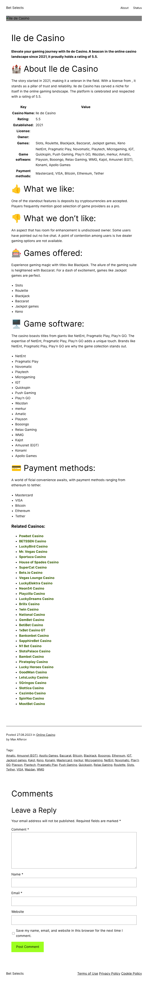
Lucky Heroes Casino (36, 667)
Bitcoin (77, 755)
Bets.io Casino (30, 573)
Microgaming (94, 760)
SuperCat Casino (33, 567)
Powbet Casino (31, 536)
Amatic (10, 755)
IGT (129, 755)
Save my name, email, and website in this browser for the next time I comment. (69, 933)
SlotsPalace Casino (34, 651)
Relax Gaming (103, 765)
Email (16, 893)
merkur (78, 760)
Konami (50, 760)
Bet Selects (15, 8)
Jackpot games (16, 760)
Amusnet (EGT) (27, 755)
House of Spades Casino (39, 562)
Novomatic (122, 760)
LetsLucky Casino (33, 677)
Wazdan (30, 769)
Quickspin (85, 765)
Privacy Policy (109, 973)
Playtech (30, 765)
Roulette (119, 765)
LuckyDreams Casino (36, 599)
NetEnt (108, 760)
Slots (130, 765)
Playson (17, 765)
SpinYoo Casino (31, 698)
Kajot (31, 760)
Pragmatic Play (47, 765)
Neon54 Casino (31, 588)
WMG (40, 769)
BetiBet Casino (31, 625)
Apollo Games (48, 755)
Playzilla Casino (32, 594)
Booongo (104, 755)
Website (17, 912)
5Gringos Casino (32, 683)
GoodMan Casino (33, 672)
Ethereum (118, 755)
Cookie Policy (131, 973)
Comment (20, 829)
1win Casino (29, 609)
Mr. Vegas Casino (33, 552)
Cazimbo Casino (32, 693)
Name (17, 874)
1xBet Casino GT (32, 630)
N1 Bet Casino (30, 646)
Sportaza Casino (32, 557)
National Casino (32, 615)
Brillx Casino (29, 604)
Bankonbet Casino (34, 636)
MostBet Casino (32, 704)
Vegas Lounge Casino (36, 578)
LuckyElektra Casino (35, 583)
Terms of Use (87, 973)
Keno (40, 760)
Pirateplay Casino (33, 662)
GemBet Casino (31, 620)
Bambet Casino (31, 657)
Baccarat (65, 755)
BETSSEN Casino (32, 541)
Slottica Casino (31, 688)
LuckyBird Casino (33, 546)
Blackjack (90, 755)
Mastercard (64, 760)
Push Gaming (68, 765)
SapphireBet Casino (35, 641)
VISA (20, 769)
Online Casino (45, 735)
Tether (10, 769)
